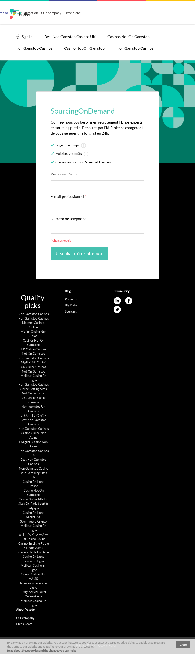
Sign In (27, 36)
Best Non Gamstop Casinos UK (70, 36)
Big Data (71, 305)
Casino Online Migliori (33, 499)
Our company (51, 13)
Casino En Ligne (33, 512)
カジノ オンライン (33, 415)
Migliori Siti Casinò (33, 362)
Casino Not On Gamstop (84, 48)
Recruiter (71, 299)
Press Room (24, 624)
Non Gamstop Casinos (33, 48)
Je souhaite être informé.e (79, 253)
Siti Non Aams (33, 548)
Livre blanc (72, 13)
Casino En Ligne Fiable (33, 543)
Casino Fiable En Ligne (33, 552)
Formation (25, 13)
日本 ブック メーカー (33, 534)
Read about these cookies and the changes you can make (41, 650)
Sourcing (71, 311)
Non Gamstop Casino (33, 468)
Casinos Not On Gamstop (128, 36)
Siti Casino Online (33, 539)
